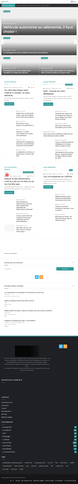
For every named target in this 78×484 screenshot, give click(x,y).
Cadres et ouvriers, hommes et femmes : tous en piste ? (33, 5)
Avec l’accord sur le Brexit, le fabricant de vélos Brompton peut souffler (58, 135)
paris (27, 466)
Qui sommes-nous (6, 402)
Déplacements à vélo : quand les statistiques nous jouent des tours (63, 198)
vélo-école (14, 469)
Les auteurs (5, 405)
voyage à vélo (59, 466)
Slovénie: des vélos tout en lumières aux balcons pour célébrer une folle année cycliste (63, 116)
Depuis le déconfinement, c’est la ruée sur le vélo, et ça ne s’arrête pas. (19, 181)
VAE (52, 466)
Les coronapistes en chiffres (57, 176)
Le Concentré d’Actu (9, 452)
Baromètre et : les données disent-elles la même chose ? (63, 218)
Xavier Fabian (48, 174)
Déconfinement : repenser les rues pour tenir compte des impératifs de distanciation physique (24, 205)
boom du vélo (28, 462)
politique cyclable (43, 466)
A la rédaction (49, 167)
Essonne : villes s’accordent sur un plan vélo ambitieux (24, 133)
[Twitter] (37, 277)
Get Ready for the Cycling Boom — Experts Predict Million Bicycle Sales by (64, 155)
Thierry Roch (8, 87)
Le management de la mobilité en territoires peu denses (25, 53)
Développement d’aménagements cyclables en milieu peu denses (17, 72)
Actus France (10, 82)
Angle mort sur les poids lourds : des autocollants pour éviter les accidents (25, 115)
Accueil (18, 480)
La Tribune (6, 439)
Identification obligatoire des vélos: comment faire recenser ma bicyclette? (25, 143)
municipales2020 (7, 466)
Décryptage (7, 11)
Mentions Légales (6, 417)
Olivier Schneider (18, 466)
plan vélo (33, 466)
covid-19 (50, 462)
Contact (3, 408)
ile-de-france (63, 462)
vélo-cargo (5, 469)
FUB (56, 462)
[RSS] (41, 277)
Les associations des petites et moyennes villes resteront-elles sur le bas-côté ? (57, 72)
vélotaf (21, 469)
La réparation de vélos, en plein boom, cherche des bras (25, 154)
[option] (39, 42)
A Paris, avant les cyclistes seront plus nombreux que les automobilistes (24, 218)
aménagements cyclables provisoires (12, 462)
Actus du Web (7, 442)
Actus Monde (49, 82)
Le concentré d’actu (70, 480)
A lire (4, 433)
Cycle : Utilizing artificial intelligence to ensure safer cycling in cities (64, 144)
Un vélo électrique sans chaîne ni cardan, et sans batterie (17, 93)
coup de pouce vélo (40, 462)
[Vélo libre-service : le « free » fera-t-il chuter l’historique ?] (9, 228)
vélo (67, 466)
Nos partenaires (6, 411)
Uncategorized (7, 427)
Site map (4, 414)
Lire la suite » (9, 104)
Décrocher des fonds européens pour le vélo (63, 126)
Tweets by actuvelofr (10, 253)
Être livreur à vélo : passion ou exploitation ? (25, 124)
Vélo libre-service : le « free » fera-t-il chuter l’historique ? (24, 229)
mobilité (72, 462)
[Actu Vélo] (5, 1)
